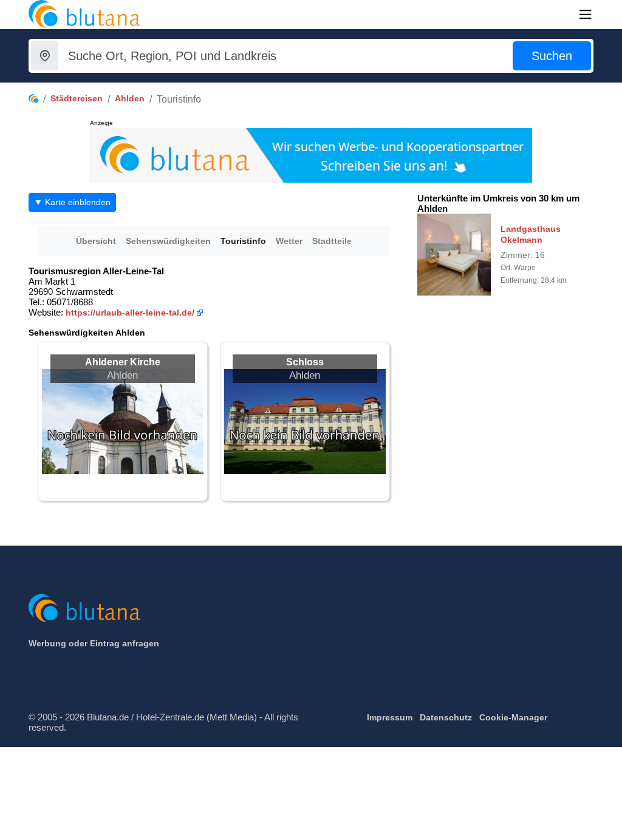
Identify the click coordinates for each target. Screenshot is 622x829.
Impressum (389, 717)
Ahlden (130, 98)
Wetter (289, 241)
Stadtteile (332, 241)
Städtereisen (76, 98)
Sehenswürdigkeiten (168, 241)
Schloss (305, 362)
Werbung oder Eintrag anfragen (94, 643)
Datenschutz (446, 717)
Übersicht (96, 241)
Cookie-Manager (513, 717)
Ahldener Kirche (122, 362)
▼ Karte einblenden (72, 202)
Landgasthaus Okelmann (531, 234)
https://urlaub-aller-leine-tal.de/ (130, 312)
